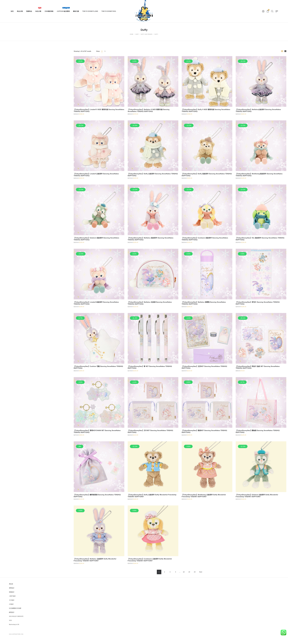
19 (189, 572)
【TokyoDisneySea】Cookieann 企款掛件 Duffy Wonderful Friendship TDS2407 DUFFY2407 (150, 560)
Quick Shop (99, 80)
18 (183, 572)
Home (131, 34)
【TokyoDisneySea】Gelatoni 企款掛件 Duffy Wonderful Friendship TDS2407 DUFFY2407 (257, 495)
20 (195, 572)
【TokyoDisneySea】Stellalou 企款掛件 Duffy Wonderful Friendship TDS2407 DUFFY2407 (95, 560)
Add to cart (99, 88)
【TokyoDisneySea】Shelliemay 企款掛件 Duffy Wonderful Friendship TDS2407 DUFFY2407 (204, 495)
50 (105, 51)
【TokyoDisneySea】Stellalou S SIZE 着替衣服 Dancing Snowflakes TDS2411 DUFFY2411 (148, 110)
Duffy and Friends (146, 34)
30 (102, 51)
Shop (137, 34)
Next (200, 572)
